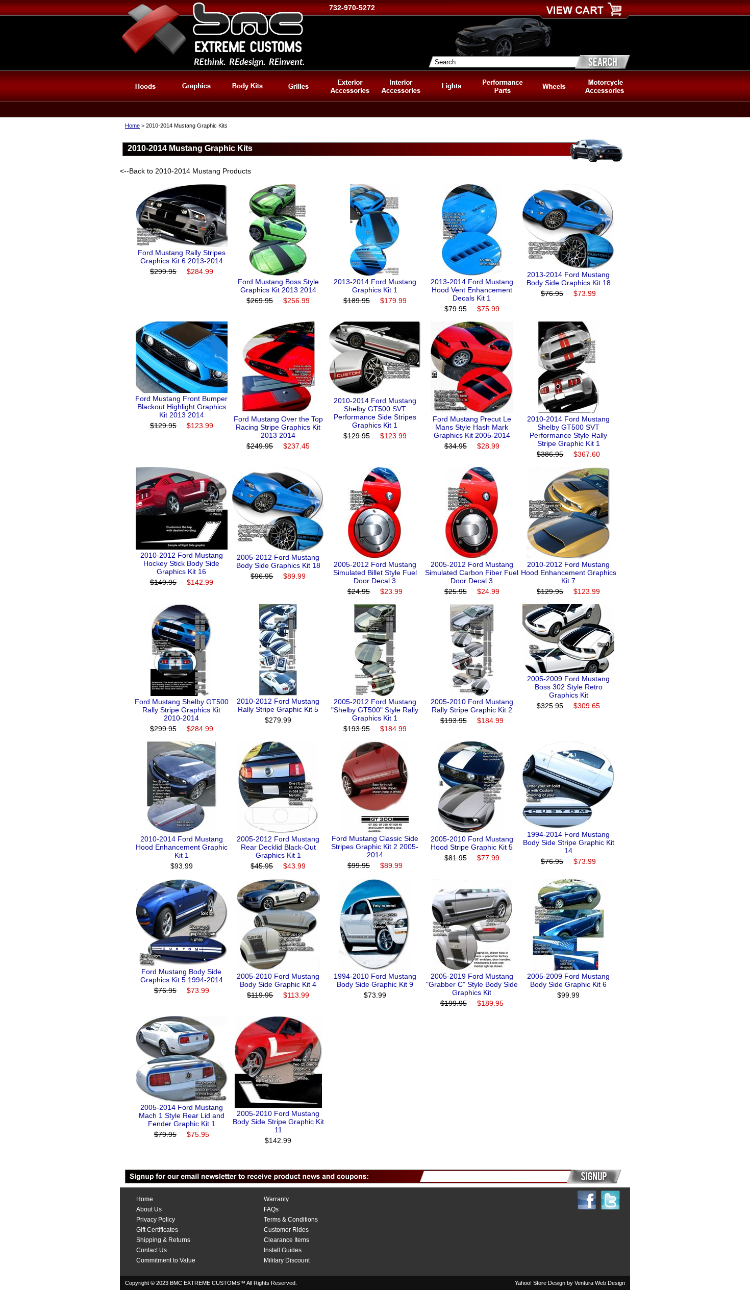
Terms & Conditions (291, 1219)
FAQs (271, 1209)
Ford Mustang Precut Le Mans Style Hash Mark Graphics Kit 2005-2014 (472, 427)
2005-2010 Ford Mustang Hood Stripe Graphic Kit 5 (472, 843)
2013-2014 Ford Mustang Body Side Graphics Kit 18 (569, 278)
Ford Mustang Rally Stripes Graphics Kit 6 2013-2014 (182, 257)
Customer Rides (286, 1229)
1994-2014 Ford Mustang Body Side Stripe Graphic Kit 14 (568, 842)
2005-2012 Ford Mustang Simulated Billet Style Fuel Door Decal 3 (375, 572)
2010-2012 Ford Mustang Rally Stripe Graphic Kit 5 (278, 705)
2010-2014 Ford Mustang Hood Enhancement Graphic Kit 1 (182, 847)
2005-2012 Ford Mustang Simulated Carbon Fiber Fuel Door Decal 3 (471, 572)
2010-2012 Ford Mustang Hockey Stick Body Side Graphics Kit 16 (181, 563)
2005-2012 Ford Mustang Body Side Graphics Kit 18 (278, 561)
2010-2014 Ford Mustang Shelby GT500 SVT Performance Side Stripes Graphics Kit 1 (375, 412)
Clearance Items (286, 1240)
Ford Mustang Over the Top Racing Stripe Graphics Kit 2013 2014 (278, 427)
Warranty (276, 1199)
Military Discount (287, 1260)
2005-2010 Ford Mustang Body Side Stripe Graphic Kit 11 (278, 1121)
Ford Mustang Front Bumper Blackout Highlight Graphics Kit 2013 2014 (181, 406)
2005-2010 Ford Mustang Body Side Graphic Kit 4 (278, 980)
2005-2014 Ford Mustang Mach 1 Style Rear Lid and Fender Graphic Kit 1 (181, 1115)
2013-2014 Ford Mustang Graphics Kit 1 (375, 286)
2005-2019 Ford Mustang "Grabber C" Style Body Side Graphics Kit (472, 984)
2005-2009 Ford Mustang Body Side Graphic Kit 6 (568, 980)
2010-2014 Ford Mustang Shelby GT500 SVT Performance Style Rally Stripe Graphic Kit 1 (568, 431)
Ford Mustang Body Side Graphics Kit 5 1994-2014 (181, 976)
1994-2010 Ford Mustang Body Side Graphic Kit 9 (375, 980)
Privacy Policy (155, 1219)
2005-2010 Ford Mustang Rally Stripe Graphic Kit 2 (472, 706)
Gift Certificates (157, 1229)
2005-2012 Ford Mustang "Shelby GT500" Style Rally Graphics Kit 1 (374, 710)
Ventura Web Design (599, 1283)
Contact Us (151, 1250)
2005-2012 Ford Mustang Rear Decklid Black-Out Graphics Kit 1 (278, 847)
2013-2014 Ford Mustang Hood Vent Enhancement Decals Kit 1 (472, 290)
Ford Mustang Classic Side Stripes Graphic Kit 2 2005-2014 (374, 846)
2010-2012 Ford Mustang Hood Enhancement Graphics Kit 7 (568, 572)
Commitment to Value (165, 1260)
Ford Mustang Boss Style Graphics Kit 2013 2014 (278, 286)
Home (132, 125)
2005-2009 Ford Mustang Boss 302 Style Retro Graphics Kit (568, 687)
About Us (149, 1209)
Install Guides (283, 1250)
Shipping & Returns (163, 1240)
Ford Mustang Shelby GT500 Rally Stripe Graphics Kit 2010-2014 (182, 710)
